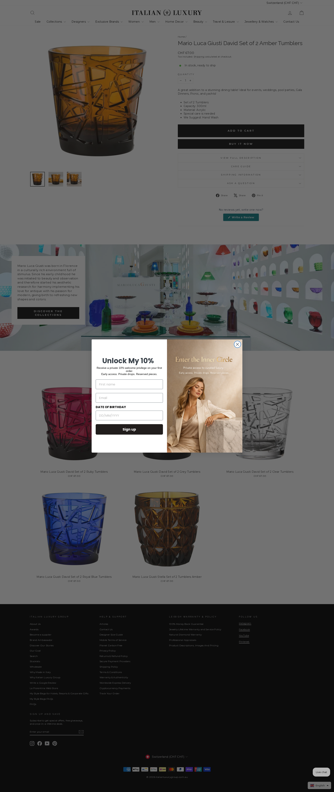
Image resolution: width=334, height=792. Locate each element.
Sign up (129, 429)
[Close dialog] (237, 344)
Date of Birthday (111, 407)
